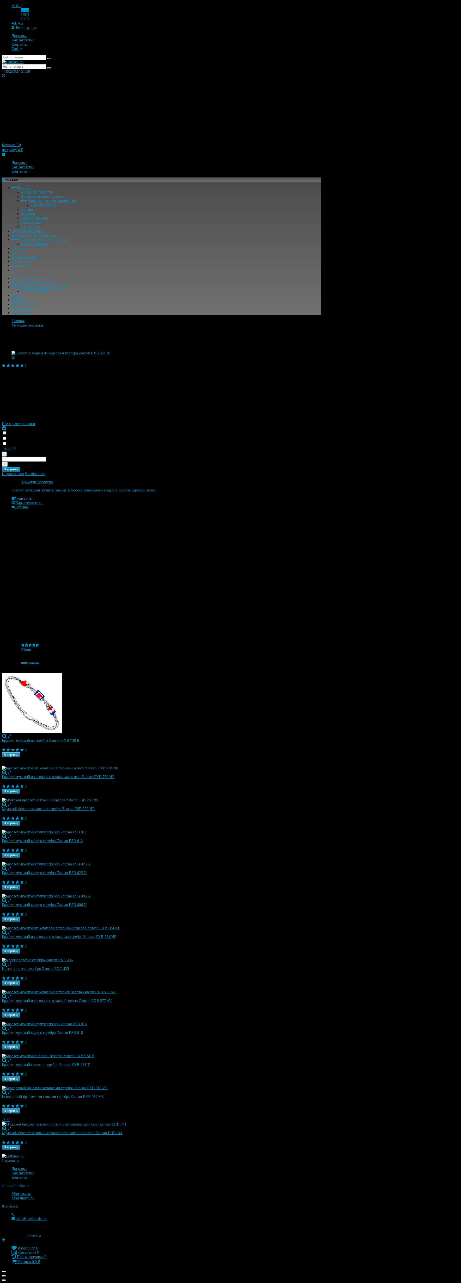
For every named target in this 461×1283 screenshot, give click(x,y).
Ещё (15, 49)
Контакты (20, 44)
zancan (60, 490)
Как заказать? (23, 40)
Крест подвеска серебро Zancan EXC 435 (35, 969)
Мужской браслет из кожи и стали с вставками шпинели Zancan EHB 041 (62, 1133)
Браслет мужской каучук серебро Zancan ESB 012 (42, 841)
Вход (19, 23)
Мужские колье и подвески (43, 196)
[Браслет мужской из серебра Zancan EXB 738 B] (161, 703)
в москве (75, 490)
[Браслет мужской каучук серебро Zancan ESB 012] (161, 832)
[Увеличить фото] (4, 736)
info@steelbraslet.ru (31, 1219)
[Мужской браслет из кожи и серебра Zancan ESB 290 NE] (161, 800)
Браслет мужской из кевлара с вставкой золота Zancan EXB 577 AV (57, 1001)
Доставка (19, 36)
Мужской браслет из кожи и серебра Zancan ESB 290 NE (48, 809)
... (13, 270)
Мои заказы (21, 1194)
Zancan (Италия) (44, 205)
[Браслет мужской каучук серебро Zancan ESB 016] (161, 1024)
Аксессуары (31, 222)
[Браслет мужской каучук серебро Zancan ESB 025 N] (161, 864)
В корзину (11, 469)
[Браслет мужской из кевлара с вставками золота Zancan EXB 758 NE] (161, 768)
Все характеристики (18, 424)
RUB (16, 6)
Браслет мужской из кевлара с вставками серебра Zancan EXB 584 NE (59, 937)
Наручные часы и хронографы (52, 201)
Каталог (24, 188)
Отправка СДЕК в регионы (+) (35, 433)
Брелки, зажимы (34, 218)
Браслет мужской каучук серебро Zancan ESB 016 (42, 1033)
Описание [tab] (23, 498)
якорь (150, 490)
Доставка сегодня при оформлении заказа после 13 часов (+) (61, 444)
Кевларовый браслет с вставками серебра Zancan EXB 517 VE (53, 1096)
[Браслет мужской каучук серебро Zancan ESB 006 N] (161, 896)
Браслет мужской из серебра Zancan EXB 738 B (40, 740)
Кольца (27, 209)
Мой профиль (23, 1198)
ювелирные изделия (100, 490)
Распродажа (31, 227)
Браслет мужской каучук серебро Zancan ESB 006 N (44, 905)
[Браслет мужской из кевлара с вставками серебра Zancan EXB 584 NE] (161, 928)
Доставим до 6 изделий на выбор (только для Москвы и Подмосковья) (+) (70, 438)
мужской (33, 490)
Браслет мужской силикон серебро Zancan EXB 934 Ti (46, 1065)
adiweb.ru (33, 1235)
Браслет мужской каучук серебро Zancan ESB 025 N (44, 873)
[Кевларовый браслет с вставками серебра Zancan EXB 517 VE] (161, 1088)
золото (124, 490)
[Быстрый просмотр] (9, 736)
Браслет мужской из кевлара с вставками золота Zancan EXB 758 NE (58, 777)
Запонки (28, 214)
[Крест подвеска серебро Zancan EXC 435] (161, 960)
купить (48, 490)
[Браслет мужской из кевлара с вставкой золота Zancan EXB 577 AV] (161, 992)
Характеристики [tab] (28, 503)
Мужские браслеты (37, 192)
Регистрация (26, 27)
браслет (18, 490)
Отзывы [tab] (22, 507)
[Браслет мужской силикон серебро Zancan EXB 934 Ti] (161, 1056)
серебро (138, 490)
